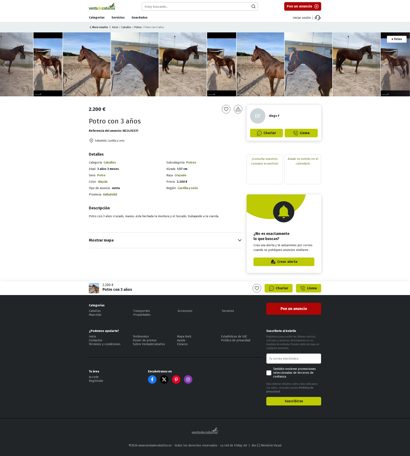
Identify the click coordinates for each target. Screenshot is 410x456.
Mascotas (95, 315)
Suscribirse (294, 401)
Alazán (102, 182)
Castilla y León (187, 188)
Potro (101, 175)
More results (100, 27)
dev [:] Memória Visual (267, 445)
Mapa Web (184, 336)
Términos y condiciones (104, 344)
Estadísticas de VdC (234, 336)
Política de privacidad (235, 340)
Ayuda (181, 340)
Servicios (118, 17)
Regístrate (96, 381)
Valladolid (110, 194)
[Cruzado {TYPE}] (183, 64)
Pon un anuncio (299, 6)
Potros (138, 27)
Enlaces (182, 344)
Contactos (95, 340)
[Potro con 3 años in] (87, 64)
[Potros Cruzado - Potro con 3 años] (48, 64)
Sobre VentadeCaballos (149, 344)
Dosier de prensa (144, 340)
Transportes (141, 311)
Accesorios (185, 311)
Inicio (115, 27)
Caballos (126, 27)
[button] (405, 64)
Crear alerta (287, 262)
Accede (94, 377)
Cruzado (180, 175)
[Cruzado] (135, 64)
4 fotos (396, 39)
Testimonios (141, 336)
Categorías (97, 17)
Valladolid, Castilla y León (109, 140)
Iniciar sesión (302, 18)
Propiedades (142, 315)
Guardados (140, 17)
